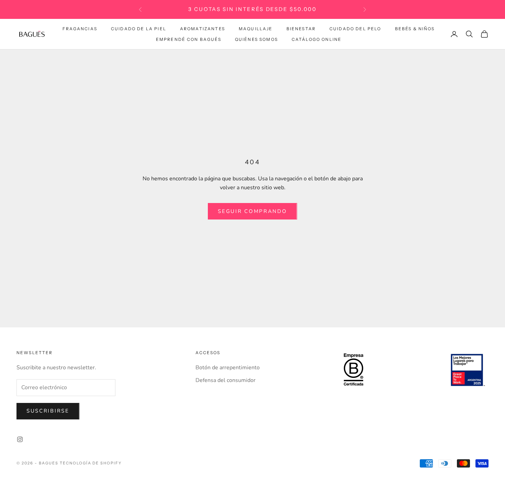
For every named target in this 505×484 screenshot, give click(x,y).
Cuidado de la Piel (138, 28)
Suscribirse (47, 410)
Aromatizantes (202, 28)
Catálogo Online (316, 39)
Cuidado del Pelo (355, 28)
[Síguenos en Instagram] (19, 439)
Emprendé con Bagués (188, 39)
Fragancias (80, 28)
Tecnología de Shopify (91, 463)
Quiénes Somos (256, 39)
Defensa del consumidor (225, 380)
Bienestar (301, 28)
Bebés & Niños (415, 28)
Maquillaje (256, 28)
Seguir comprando (252, 211)
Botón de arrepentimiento (227, 367)
